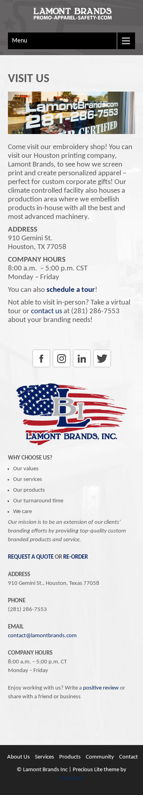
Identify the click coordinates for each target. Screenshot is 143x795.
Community (100, 757)
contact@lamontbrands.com (42, 636)
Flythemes (71, 779)
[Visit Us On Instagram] (61, 367)
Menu (19, 41)
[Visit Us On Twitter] (102, 367)
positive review (101, 688)
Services (44, 757)
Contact (128, 757)
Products (70, 757)
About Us (18, 757)
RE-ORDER (75, 557)
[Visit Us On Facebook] (41, 367)
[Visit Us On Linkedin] (82, 367)
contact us (46, 311)
